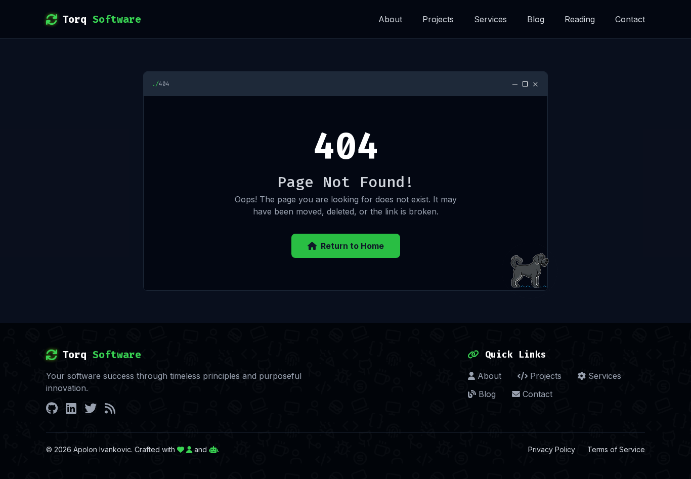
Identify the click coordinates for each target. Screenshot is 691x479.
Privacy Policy (551, 449)
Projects (438, 19)
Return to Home (352, 246)
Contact (630, 19)
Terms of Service (616, 449)
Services (490, 19)
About (390, 19)
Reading (580, 19)
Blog (535, 19)
